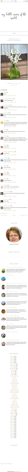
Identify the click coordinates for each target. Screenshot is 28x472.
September (14, 368)
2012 (13, 430)
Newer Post (23, 215)
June (14, 373)
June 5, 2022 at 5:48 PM (10, 210)
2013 (13, 428)
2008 (13, 436)
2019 (13, 419)
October (13, 367)
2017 (13, 422)
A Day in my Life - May (14, 407)
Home (14, 33)
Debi (5, 92)
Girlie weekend (15, 409)
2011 (13, 431)
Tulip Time (14, 394)
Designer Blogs (18, 471)
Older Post (4, 215)
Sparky (5, 145)
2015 (13, 425)
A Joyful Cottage (7, 205)
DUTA (5, 129)
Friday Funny (9, 275)
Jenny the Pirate (7, 191)
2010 (13, 433)
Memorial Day (14, 379)
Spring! (14, 400)
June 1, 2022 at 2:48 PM (10, 175)
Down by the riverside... (14, 392)
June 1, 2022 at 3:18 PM (10, 182)
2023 (13, 360)
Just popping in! (10, 324)
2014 (13, 427)
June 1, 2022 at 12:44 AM (10, 109)
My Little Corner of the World (14, 16)
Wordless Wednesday (12, 332)
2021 (13, 416)
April (14, 410)
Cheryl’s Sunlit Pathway (8, 98)
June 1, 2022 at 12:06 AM (10, 102)
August (13, 370)
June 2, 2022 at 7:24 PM (10, 202)
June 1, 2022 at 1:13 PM (10, 162)
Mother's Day (14, 401)
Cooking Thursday (11, 307)
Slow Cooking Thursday (13, 315)
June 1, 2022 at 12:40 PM (10, 155)
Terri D (5, 178)
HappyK (5, 185)
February (14, 413)
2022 (13, 362)
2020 (13, 418)
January (13, 415)
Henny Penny (6, 199)
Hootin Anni (6, 112)
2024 (13, 359)
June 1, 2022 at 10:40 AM (10, 142)
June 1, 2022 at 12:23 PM (10, 148)
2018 (13, 421)
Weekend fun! (14, 386)
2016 (13, 424)
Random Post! (14, 385)
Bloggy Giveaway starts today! (15, 267)
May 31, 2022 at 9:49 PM (10, 95)
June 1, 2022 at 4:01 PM (10, 188)
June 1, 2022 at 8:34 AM (10, 126)
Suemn (5, 120)
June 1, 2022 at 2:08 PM (10, 169)
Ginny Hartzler (6, 105)
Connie (5, 172)
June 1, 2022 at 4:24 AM (10, 117)
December (14, 363)
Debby (5, 165)
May (14, 374)
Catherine (6, 158)
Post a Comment (4, 213)
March (13, 412)
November (14, 365)
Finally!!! (14, 377)
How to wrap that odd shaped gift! (16, 283)
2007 (13, 437)
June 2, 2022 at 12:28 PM (10, 196)
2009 (13, 434)
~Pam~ (5, 136)
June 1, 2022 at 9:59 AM (10, 133)
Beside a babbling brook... (9, 151)
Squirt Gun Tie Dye (11, 291)
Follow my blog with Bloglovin (6, 463)
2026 (13, 356)
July (14, 371)
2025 (13, 357)
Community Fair (10, 299)
